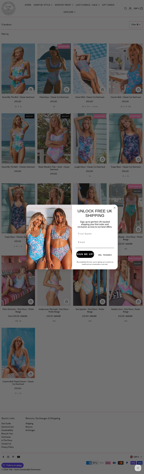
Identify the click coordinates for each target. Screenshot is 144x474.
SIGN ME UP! (85, 254)
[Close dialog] (114, 207)
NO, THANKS (105, 255)
